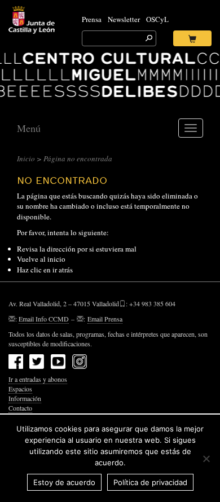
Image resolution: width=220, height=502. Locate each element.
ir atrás (62, 270)
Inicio (26, 158)
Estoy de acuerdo (64, 482)
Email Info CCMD (44, 318)
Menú (29, 128)
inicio (56, 259)
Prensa (92, 19)
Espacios (20, 388)
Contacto (20, 407)
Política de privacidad (150, 482)
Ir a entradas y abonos (37, 379)
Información (24, 398)
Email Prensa (104, 318)
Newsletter (124, 19)
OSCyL (157, 19)
